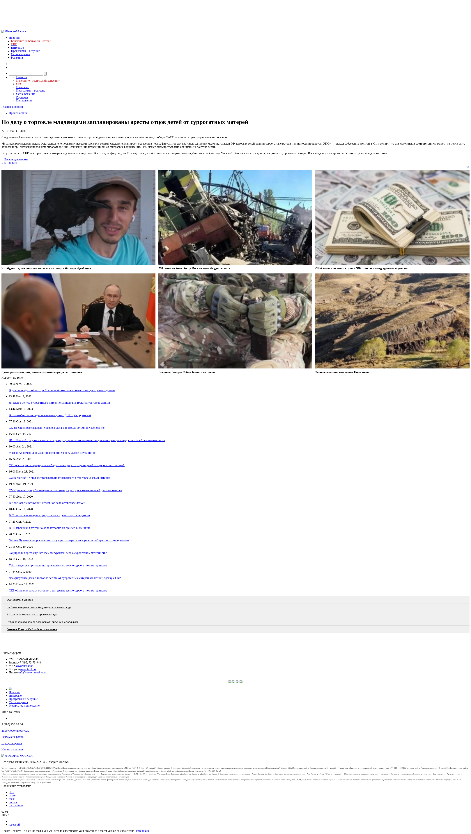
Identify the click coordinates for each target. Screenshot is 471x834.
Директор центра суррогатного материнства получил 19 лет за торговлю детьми (59, 402)
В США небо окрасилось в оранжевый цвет (33, 614)
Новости (14, 37)
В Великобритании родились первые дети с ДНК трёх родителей (50, 415)
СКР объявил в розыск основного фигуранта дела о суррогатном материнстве (58, 590)
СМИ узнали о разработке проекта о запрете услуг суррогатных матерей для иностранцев (65, 490)
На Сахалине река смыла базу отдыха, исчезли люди (39, 607)
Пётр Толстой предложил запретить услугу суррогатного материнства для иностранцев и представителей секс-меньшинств (87, 440)
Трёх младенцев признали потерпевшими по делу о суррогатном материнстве (58, 565)
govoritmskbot (24, 665)
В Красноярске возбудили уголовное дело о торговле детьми (47, 502)
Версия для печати (16, 159)
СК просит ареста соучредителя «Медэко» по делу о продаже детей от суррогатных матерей (67, 465)
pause (12, 795)
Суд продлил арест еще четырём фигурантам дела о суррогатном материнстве (58, 552)
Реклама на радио (12, 736)
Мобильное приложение (24, 705)
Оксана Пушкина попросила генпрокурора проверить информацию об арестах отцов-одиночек (69, 540)
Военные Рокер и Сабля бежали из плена (32, 629)
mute (12, 798)
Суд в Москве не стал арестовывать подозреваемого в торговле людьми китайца (59, 477)
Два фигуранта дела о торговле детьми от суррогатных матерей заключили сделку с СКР (65, 578)
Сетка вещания (20, 54)
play (11, 792)
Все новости (9, 162)
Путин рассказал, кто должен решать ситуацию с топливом (42, 621)
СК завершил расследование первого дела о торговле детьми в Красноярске (57, 427)
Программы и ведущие (25, 50)
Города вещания (11, 743)
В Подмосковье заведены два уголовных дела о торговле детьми (49, 515)
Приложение (24, 100)
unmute (13, 802)
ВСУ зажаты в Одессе (20, 599)
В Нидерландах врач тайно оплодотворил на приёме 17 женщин (49, 527)
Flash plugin (141, 830)
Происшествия (18, 113)
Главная (6, 106)
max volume (16, 805)
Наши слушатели (12, 749)
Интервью (17, 47)
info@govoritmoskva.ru (32, 672)
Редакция (17, 57)
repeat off (14, 824)
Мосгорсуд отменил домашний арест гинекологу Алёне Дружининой (52, 452)
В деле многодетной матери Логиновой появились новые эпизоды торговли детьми (62, 390)
